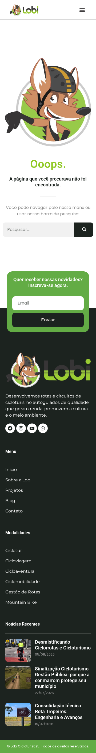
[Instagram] (21, 428)
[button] (82, 9)
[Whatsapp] (43, 428)
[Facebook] (10, 428)
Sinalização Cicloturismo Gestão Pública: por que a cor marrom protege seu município (62, 677)
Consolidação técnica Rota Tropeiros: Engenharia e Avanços (58, 711)
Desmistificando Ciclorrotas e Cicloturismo (63, 645)
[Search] (83, 230)
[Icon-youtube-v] (32, 428)
